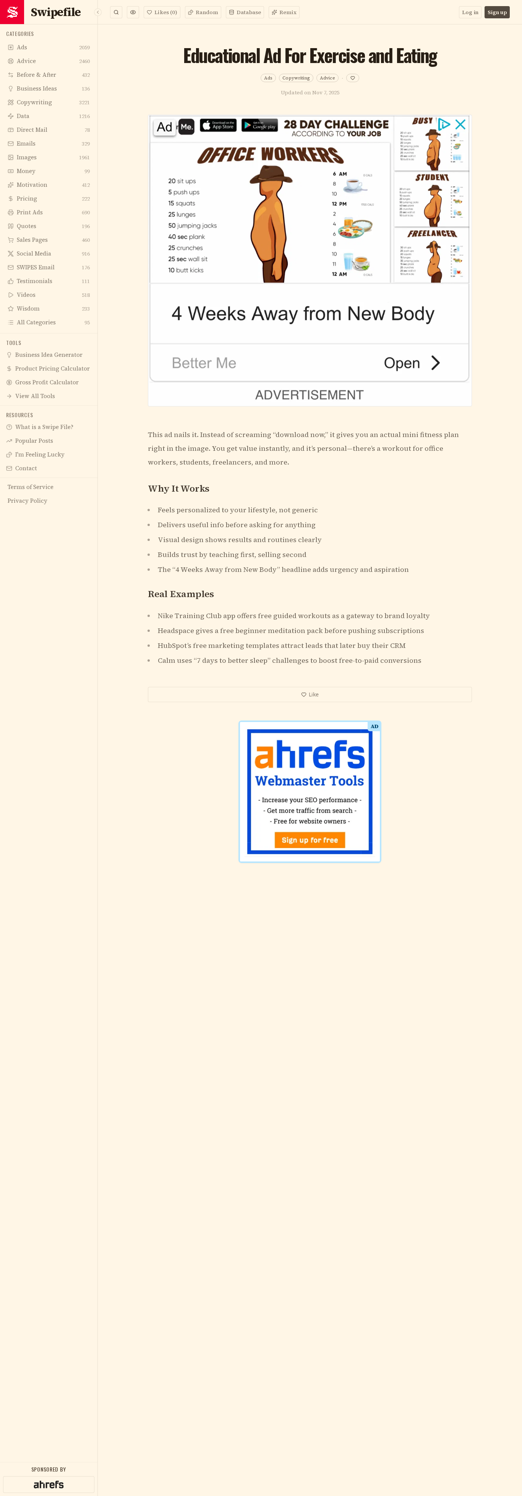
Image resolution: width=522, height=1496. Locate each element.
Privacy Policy (285, 873)
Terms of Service (239, 873)
